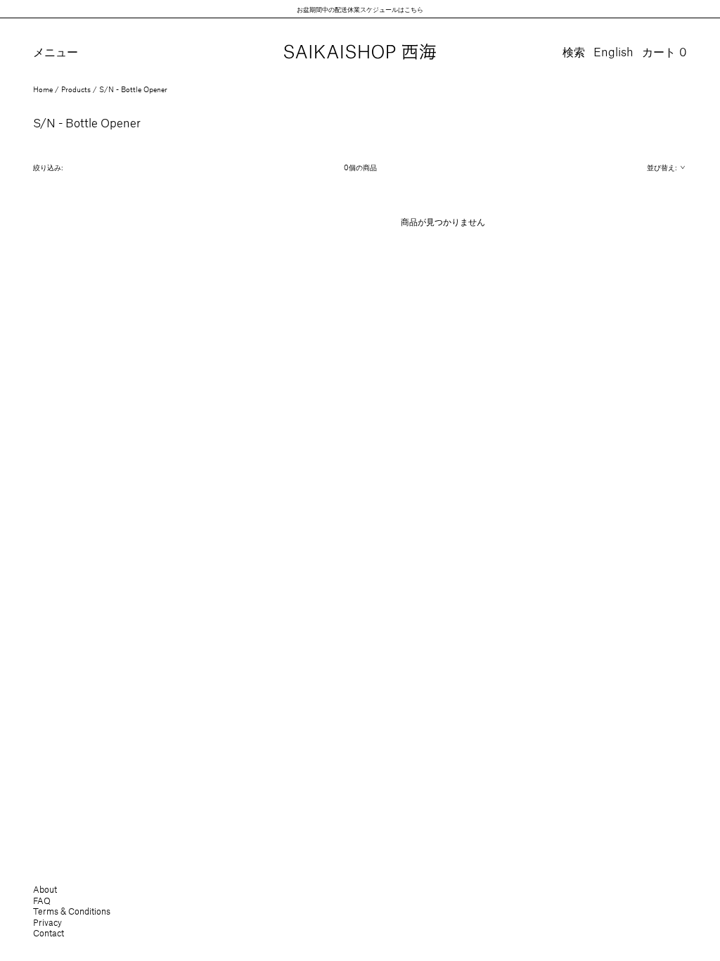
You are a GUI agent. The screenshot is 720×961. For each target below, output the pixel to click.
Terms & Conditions (71, 911)
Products (76, 89)
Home (43, 89)
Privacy (47, 922)
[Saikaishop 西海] (360, 52)
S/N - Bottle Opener (133, 89)
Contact (48, 932)
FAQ (42, 900)
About (45, 889)
